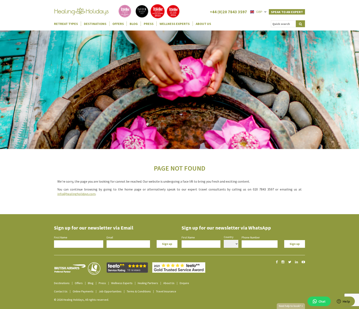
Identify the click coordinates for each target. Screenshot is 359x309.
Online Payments (83, 291)
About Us (203, 24)
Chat (322, 301)
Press (149, 24)
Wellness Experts (175, 24)
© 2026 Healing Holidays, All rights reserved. (81, 300)
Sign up (167, 244)
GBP (259, 11)
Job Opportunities (110, 291)
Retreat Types (66, 24)
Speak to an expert (287, 12)
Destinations (95, 24)
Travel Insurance (166, 291)
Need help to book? (291, 306)
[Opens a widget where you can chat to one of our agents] (343, 302)
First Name (60, 237)
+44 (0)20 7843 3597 (228, 11)
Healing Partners (148, 283)
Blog (134, 24)
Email (110, 237)
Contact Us (61, 291)
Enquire (184, 283)
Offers (118, 24)
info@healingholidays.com (76, 194)
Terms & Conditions (139, 291)
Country (229, 237)
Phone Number (251, 237)
